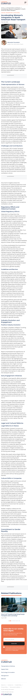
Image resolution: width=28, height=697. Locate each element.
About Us (3, 685)
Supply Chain (4, 669)
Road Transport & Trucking (11, 12)
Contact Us (10, 685)
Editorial (3, 678)
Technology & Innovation (8, 672)
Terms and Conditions (15, 687)
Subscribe (14, 643)
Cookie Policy (18, 685)
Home (3, 7)
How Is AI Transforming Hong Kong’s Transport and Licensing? (13, 614)
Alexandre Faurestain (13, 42)
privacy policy (15, 650)
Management (5, 675)
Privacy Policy (4, 687)
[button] (8, 620)
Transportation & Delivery (13, 7)
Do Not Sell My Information (7, 689)
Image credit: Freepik (20, 36)
